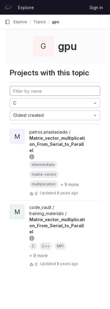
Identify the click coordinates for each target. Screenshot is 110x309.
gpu (55, 22)
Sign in (96, 7)
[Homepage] (8, 7)
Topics (39, 22)
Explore (26, 7)
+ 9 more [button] (70, 184)
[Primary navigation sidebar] (7, 22)
